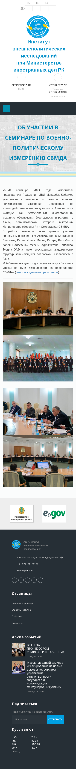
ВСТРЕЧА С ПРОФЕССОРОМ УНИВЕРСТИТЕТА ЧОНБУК (45, 648)
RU (28, 3)
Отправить (55, 719)
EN (37, 3)
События (17, 616)
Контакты (17, 623)
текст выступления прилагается (37, 272)
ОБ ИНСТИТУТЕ (21, 609)
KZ (46, 3)
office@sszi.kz (25, 570)
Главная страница (22, 603)
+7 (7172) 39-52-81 (27, 564)
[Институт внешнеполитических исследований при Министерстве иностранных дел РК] (38, 26)
